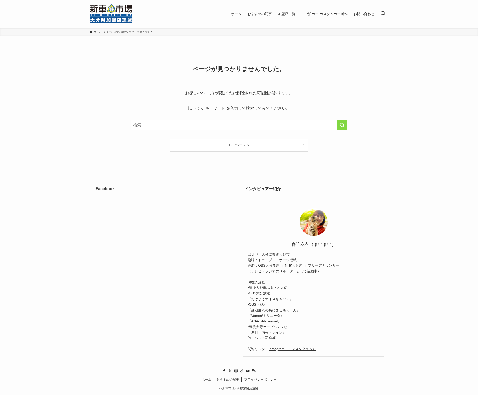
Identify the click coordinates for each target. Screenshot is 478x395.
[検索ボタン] (382, 14)
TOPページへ (238, 145)
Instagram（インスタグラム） (292, 349)
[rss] (254, 371)
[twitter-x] (230, 371)
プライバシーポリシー (260, 379)
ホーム (206, 379)
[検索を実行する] (342, 125)
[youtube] (248, 371)
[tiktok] (242, 371)
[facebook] (224, 371)
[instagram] (236, 371)
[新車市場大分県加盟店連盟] (111, 14)
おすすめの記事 (227, 379)
